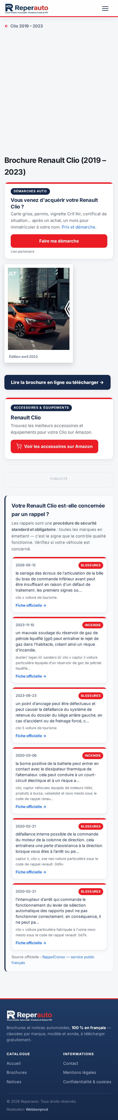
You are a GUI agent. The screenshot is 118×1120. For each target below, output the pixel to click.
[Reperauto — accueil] (27, 8)
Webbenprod (37, 1109)
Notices (14, 1081)
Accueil (14, 1063)
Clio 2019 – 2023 (23, 26)
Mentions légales (79, 1072)
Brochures (17, 1072)
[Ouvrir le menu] (107, 8)
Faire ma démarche (59, 241)
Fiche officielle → (31, 605)
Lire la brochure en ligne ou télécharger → (57, 382)
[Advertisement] (59, 93)
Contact (70, 1063)
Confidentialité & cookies (87, 1081)
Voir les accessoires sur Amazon (58, 446)
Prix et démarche (78, 227)
